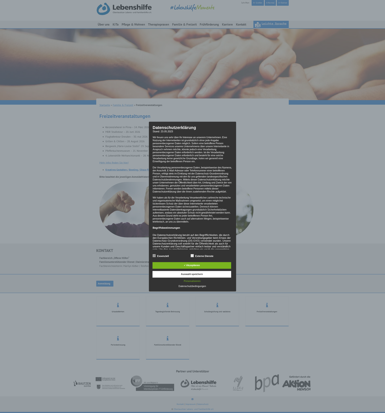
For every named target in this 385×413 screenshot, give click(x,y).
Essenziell (163, 256)
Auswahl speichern (192, 274)
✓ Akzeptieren (192, 265)
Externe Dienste (204, 256)
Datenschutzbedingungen (192, 286)
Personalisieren (192, 281)
